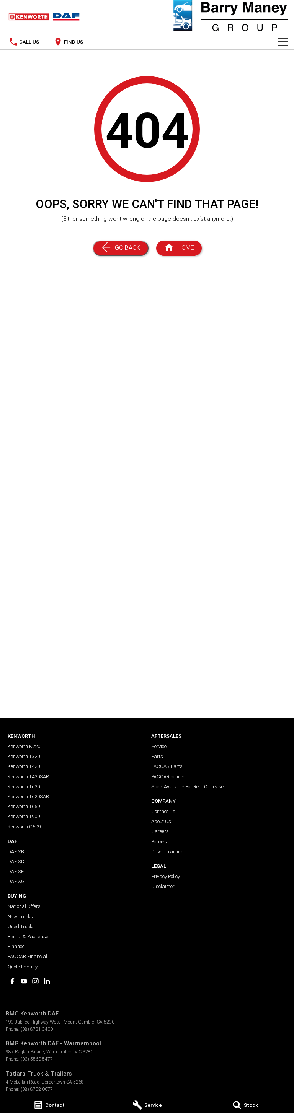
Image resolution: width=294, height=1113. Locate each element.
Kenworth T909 (24, 816)
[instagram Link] (35, 981)
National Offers (24, 906)
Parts (157, 756)
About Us (161, 821)
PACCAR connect (169, 776)
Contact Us (163, 811)
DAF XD (16, 861)
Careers (160, 831)
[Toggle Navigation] (283, 41)
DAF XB (16, 851)
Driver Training (167, 851)
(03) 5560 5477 (37, 1059)
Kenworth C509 (24, 826)
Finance (16, 946)
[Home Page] (44, 16)
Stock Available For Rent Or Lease (187, 786)
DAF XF (16, 871)
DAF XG (16, 881)
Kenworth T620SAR (28, 796)
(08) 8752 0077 (37, 1089)
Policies (159, 841)
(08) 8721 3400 (37, 1029)
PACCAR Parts (167, 766)
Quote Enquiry (23, 966)
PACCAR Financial (27, 956)
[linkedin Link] (47, 981)
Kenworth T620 (24, 786)
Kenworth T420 (24, 766)
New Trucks (20, 916)
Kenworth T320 (24, 756)
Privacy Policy (165, 876)
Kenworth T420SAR (28, 776)
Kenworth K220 (24, 746)
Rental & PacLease (28, 936)
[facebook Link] (12, 981)
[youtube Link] (24, 981)
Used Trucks (21, 926)
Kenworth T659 (24, 806)
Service (159, 746)
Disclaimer (163, 886)
